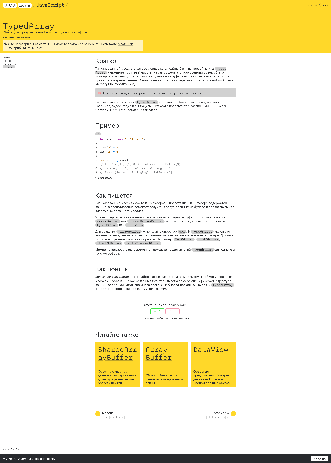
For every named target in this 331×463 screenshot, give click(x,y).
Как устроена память (183, 92)
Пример (7, 60)
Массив (108, 412)
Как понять (9, 66)
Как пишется (10, 63)
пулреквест (183, 318)
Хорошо (320, 458)
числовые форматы (140, 238)
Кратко (7, 57)
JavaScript (50, 5)
